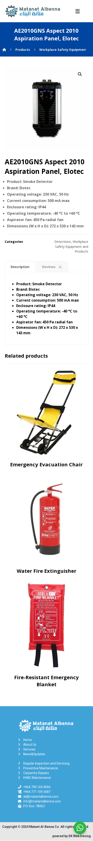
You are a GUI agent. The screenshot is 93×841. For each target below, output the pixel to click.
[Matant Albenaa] (4, 49)
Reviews (51, 267)
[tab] (20, 266)
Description (20, 267)
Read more (48, 443)
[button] (77, 11)
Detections (62, 241)
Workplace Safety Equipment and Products (71, 246)
